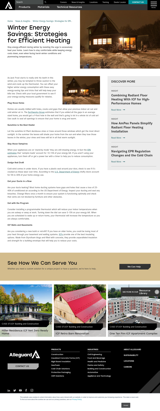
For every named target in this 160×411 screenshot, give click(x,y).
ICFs (61, 234)
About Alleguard (132, 349)
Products (24, 7)
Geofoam (55, 365)
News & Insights (78, 2)
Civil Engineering (95, 354)
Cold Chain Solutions (60, 369)
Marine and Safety (96, 365)
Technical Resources (69, 7)
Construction (57, 354)
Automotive (93, 372)
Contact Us (138, 2)
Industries (93, 349)
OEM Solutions (57, 376)
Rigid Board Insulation (61, 362)
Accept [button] (126, 405)
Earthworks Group (36, 112)
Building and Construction (99, 369)
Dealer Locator (120, 2)
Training (105, 2)
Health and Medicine (97, 362)
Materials (43, 7)
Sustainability (131, 355)
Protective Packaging (60, 372)
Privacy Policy (77, 399)
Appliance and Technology (99, 376)
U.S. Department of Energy (67, 171)
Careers (63, 2)
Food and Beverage (96, 358)
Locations (94, 2)
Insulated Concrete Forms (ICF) (65, 358)
